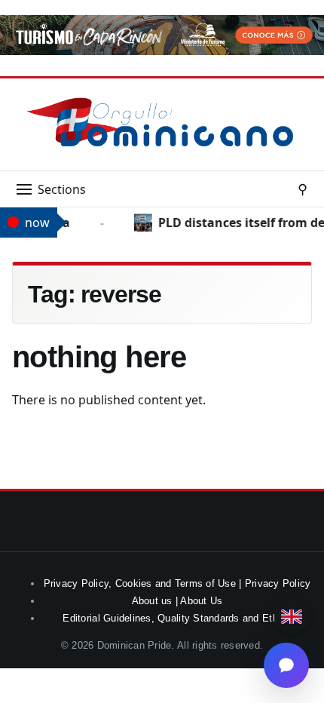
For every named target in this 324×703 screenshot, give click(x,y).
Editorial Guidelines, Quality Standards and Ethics (177, 618)
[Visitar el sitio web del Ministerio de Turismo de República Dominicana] (162, 50)
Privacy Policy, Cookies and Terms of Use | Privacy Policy (177, 583)
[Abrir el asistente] (286, 665)
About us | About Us (177, 600)
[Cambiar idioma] (291, 616)
